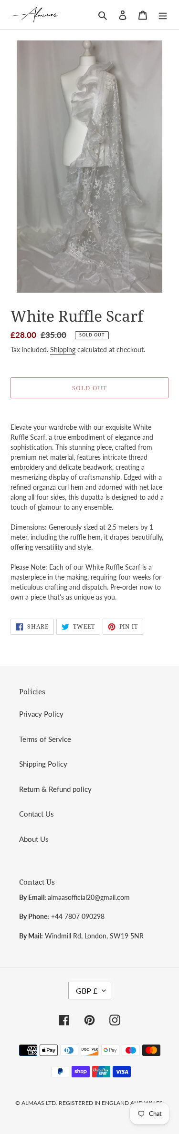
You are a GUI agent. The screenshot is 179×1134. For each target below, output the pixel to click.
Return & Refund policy (55, 789)
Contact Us (36, 813)
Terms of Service (45, 739)
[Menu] (163, 14)
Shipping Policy (43, 763)
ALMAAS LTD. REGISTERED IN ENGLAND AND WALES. (92, 1102)
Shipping (62, 349)
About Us (34, 839)
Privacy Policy (41, 714)
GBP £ (86, 990)
